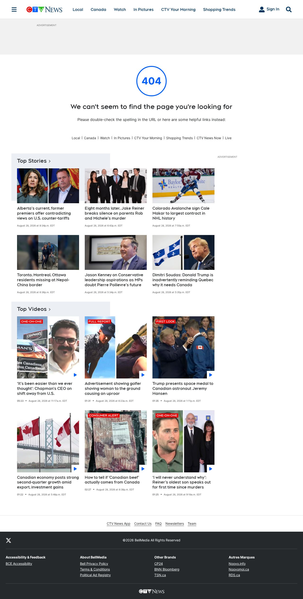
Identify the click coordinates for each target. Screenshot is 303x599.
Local (78, 9)
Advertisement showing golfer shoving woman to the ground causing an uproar (113, 388)
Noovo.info (237, 564)
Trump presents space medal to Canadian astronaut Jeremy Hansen (182, 388)
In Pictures (144, 9)
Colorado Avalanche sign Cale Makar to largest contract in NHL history (180, 213)
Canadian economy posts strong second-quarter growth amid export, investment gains (48, 482)
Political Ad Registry (95, 575)
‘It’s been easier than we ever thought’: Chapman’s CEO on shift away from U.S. (44, 388)
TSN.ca (160, 575)
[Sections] (14, 9)
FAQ (158, 523)
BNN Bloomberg (166, 569)
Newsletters (174, 523)
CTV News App (118, 523)
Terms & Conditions (95, 569)
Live (228, 138)
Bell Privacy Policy (94, 564)
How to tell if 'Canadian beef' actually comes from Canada (112, 480)
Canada (98, 9)
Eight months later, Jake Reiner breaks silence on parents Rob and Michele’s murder (114, 213)
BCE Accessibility (19, 564)
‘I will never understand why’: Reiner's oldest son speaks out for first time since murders (181, 482)
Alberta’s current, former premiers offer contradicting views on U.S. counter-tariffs (44, 213)
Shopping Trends (219, 9)
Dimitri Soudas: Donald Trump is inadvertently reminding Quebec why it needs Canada (182, 280)
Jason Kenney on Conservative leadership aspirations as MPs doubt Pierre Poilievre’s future (114, 280)
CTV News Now (209, 138)
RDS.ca (234, 575)
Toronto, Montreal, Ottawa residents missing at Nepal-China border (43, 280)
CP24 (158, 564)
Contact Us (143, 523)
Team (192, 523)
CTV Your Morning (178, 9)
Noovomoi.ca (239, 569)
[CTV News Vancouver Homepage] (44, 9)
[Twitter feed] (8, 540)
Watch (120, 9)
